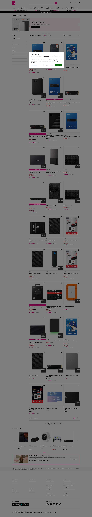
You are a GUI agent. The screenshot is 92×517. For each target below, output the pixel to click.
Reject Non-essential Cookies (49, 65)
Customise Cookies (34, 65)
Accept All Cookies (58, 65)
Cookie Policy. (46, 57)
